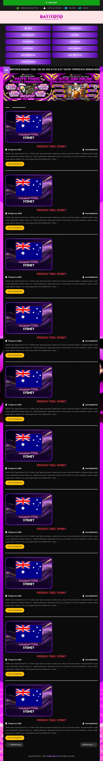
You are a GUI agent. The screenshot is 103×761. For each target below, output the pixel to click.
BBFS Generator (28, 55)
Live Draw (75, 35)
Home (29, 28)
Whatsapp (52, 2)
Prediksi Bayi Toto (53, 756)
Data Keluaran (28, 35)
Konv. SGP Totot (75, 55)
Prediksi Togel (75, 28)
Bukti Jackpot (75, 48)
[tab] (49, 98)
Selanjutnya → (88, 744)
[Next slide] (95, 87)
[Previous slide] (7, 87)
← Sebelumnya (14, 744)
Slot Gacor (75, 42)
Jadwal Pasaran (28, 62)
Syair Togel (28, 48)
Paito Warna (28, 42)
